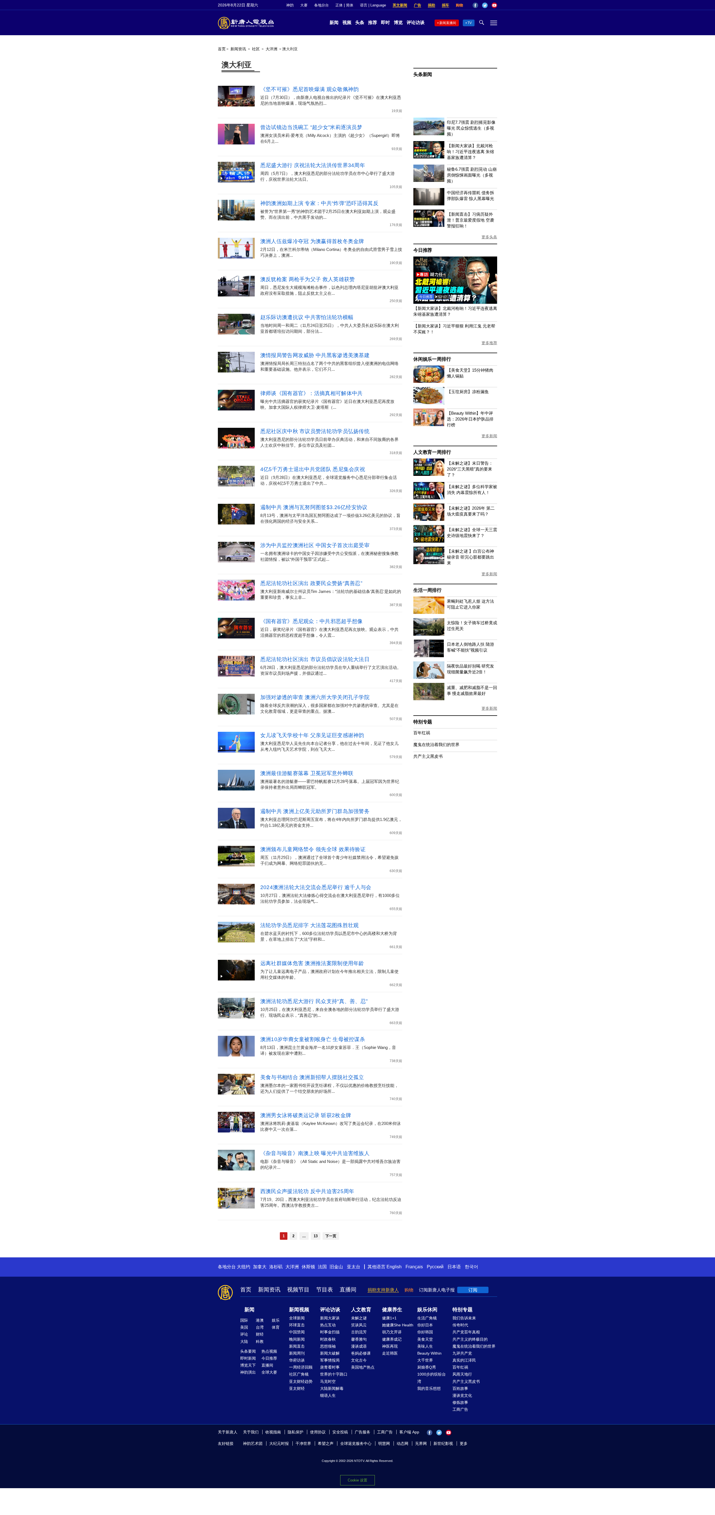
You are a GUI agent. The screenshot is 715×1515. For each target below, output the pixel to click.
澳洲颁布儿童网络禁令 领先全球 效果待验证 (313, 849)
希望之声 (325, 1443)
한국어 (471, 1266)
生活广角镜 (427, 1318)
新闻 (334, 22)
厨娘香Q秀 (426, 1367)
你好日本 (425, 1325)
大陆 (244, 1341)
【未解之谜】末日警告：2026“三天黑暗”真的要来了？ (470, 469)
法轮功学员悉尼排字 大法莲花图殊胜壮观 (309, 925)
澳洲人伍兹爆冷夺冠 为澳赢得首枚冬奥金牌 (312, 241)
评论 (244, 1334)
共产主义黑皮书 (428, 756)
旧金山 (336, 1266)
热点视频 (269, 1351)
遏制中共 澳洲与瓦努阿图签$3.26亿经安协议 (314, 507)
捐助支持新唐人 (383, 1290)
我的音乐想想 (429, 1388)
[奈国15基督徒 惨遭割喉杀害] (455, 302)
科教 (260, 1341)
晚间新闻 (297, 1339)
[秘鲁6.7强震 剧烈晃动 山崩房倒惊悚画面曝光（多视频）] (428, 180)
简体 (349, 5)
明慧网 (384, 1443)
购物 (459, 5)
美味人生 (425, 1346)
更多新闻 (489, 436)
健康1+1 (389, 1318)
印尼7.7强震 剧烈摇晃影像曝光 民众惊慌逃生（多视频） (471, 128)
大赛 (304, 5)
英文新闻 (400, 5)
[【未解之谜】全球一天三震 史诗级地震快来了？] (428, 541)
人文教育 (361, 1309)
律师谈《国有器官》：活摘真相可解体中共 (311, 393)
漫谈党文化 (462, 1395)
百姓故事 (460, 1388)
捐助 (431, 5)
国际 (244, 1320)
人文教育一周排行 (432, 452)
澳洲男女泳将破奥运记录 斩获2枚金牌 (305, 1115)
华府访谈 (297, 1360)
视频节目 (298, 1289)
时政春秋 (328, 1339)
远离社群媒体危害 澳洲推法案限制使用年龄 (312, 963)
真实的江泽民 (464, 1360)
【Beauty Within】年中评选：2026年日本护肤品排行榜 (470, 419)
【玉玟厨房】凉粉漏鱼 (468, 391)
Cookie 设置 (357, 1480)
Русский (435, 1266)
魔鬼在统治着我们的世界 (436, 744)
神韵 (290, 5)
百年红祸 (421, 732)
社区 (256, 49)
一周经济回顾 (301, 1367)
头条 (359, 22)
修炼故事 (460, 1402)
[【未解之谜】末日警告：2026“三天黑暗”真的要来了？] (428, 474)
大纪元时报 (279, 1443)
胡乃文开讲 (392, 1332)
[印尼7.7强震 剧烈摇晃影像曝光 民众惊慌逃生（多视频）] (428, 133)
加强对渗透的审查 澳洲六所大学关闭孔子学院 (315, 697)
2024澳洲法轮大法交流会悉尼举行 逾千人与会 (315, 887)
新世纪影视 (443, 1443)
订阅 (472, 1290)
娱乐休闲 (427, 1309)
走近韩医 (390, 1353)
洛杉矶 (276, 1266)
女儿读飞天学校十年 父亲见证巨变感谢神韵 (312, 735)
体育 (276, 1327)
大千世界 (425, 1360)
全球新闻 (297, 1318)
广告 (417, 5)
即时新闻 (248, 1358)
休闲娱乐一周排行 (432, 359)
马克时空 (328, 1381)
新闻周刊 (297, 1353)
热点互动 (328, 1325)
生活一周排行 (427, 590)
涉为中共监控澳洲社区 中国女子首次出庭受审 (315, 545)
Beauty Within (429, 1353)
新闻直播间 (447, 23)
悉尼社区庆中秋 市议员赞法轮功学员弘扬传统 (315, 431)
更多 (464, 1443)
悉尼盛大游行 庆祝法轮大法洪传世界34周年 (312, 165)
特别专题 (422, 722)
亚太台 (353, 1266)
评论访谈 (416, 22)
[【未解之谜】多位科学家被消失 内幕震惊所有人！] (428, 497)
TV (470, 23)
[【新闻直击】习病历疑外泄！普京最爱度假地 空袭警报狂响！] (428, 225)
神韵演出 (248, 1372)
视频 (346, 22)
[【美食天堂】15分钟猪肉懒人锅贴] (428, 381)
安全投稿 (340, 1432)
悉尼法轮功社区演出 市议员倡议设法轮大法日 (315, 659)
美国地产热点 (363, 1367)
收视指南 (273, 1432)
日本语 (454, 1266)
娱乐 (276, 1320)
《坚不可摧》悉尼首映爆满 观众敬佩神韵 (309, 89)
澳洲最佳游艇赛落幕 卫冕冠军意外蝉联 (306, 773)
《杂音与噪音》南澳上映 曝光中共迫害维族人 (315, 1153)
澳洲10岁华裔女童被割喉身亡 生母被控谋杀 (312, 1039)
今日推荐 (422, 250)
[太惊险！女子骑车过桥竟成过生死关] (428, 634)
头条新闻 (422, 74)
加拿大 (259, 1266)
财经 (260, 1334)
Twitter (485, 5)
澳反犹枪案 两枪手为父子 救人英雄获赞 (307, 279)
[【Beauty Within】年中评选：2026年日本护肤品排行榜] (428, 424)
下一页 (330, 1236)
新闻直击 (297, 1346)
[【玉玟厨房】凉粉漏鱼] (428, 402)
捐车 (445, 5)
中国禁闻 (297, 1332)
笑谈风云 (359, 1325)
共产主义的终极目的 (470, 1339)
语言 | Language (373, 5)
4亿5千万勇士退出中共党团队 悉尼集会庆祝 (312, 469)
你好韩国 (425, 1332)
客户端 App (409, 1432)
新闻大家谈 (330, 1318)
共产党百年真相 (466, 1332)
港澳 (260, 1320)
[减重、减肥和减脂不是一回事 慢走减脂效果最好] (428, 698)
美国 (244, 1327)
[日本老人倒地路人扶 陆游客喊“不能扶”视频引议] (428, 655)
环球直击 (297, 1325)
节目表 (324, 1289)
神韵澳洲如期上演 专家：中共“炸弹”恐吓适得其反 (319, 203)
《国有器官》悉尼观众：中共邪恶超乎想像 (311, 621)
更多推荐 (489, 343)
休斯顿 (308, 1266)
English (394, 1266)
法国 (322, 1266)
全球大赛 (269, 1372)
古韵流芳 (359, 1332)
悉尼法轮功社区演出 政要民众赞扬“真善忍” (311, 583)
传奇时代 (460, 1325)
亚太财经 (297, 1388)
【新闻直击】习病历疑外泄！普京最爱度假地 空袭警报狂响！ (470, 220)
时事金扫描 (330, 1332)
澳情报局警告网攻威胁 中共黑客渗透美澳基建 (315, 355)
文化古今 (359, 1360)
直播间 (348, 1289)
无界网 (421, 1443)
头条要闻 (248, 1351)
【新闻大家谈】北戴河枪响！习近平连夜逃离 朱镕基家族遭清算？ (470, 151)
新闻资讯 (238, 49)
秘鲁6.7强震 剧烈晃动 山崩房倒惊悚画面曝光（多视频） (472, 175)
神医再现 (390, 1346)
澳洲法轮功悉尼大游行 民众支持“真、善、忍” (314, 1001)
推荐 (372, 22)
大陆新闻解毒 (332, 1388)
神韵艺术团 (253, 1443)
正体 (339, 5)
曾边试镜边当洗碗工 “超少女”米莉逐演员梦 (311, 127)
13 (316, 1236)
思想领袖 (328, 1346)
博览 (398, 22)
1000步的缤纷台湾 (431, 1377)
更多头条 (489, 237)
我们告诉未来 (464, 1318)
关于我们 (251, 1432)
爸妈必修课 (361, 1353)
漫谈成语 (359, 1346)
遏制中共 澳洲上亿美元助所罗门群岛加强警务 (315, 811)
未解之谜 (359, 1318)
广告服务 (362, 1432)
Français (414, 1266)
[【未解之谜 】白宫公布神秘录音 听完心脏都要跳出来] (428, 562)
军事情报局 (330, 1360)
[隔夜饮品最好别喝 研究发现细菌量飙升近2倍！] (428, 677)
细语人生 (328, 1395)
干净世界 (303, 1443)
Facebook (475, 5)
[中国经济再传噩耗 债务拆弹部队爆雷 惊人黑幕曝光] (428, 203)
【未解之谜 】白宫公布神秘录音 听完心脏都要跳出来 (470, 557)
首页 (222, 49)
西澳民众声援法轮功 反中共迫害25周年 (307, 1191)
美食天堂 (425, 1339)
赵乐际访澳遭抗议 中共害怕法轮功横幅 (306, 317)
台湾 (260, 1327)
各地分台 (321, 5)
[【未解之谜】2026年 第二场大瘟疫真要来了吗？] (428, 519)
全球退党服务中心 (355, 1443)
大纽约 (243, 1266)
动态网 (402, 1443)
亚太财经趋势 (301, 1381)
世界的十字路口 (333, 1374)
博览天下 (248, 1365)
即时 (385, 22)
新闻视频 (299, 1309)
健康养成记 (392, 1339)
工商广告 (460, 1409)
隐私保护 (295, 1432)
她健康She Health (397, 1325)
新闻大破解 (330, 1353)
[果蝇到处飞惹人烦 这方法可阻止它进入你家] (428, 612)
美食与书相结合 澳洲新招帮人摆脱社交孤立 (312, 1077)
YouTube (494, 5)
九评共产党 (462, 1353)
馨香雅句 (359, 1339)
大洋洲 (271, 49)
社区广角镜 (299, 1374)
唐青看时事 (330, 1367)
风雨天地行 (462, 1374)
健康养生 (392, 1309)
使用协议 (318, 1432)
